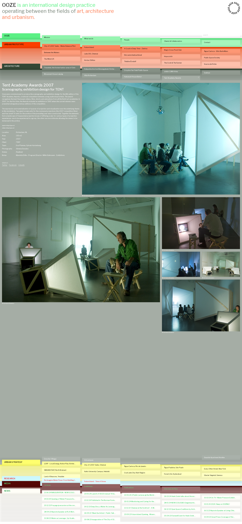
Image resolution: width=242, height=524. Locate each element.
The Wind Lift (49, 59)
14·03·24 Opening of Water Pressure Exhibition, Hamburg (61, 499)
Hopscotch (168, 56)
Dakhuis (207, 73)
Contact (207, 42)
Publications (129, 488)
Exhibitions (88, 486)
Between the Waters (51, 52)
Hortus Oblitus (89, 60)
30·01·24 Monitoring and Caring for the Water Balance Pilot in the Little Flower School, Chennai (141, 501)
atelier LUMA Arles (171, 71)
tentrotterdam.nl (8, 126)
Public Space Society (212, 58)
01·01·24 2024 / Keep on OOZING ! (217, 504)
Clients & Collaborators (173, 41)
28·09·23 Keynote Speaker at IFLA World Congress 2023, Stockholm (61, 512)
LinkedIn (21, 165)
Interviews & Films (171, 489)
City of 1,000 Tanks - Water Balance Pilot (59, 46)
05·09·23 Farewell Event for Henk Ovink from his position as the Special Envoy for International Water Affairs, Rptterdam (181, 516)
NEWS (7, 491)
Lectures (47, 485)
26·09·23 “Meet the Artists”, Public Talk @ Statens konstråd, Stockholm (101, 513)
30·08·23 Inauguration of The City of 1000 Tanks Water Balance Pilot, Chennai (101, 519)
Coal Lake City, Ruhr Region (134, 473)
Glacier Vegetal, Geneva (213, 475)
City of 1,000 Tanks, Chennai (95, 465)
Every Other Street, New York (215, 469)
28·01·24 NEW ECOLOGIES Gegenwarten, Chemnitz (181, 503)
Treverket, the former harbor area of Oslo (59, 68)
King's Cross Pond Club (173, 50)
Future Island (89, 47)
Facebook (13, 165)
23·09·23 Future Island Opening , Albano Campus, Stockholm (141, 514)
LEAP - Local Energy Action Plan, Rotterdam (61, 464)
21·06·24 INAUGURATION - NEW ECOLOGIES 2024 (61, 492)
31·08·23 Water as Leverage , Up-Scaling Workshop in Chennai (61, 518)
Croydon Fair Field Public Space (136, 70)
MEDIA (7, 483)
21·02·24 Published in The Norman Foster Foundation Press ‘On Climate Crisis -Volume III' (101, 500)
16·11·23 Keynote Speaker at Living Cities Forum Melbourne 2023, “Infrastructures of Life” (221, 511)
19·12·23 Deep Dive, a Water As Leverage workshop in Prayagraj (101, 507)
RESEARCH (9, 478)
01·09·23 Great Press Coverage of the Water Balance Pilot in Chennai (221, 517)
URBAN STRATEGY (13, 462)
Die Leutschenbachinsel (133, 55)
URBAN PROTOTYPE (14, 44)
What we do (88, 39)
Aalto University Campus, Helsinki (97, 471)
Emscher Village (50, 459)
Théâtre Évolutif (130, 61)
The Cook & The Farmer (173, 63)
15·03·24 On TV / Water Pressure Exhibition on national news (221, 498)
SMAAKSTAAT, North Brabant (55, 470)
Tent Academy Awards (172, 78)
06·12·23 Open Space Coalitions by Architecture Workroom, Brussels (181, 509)
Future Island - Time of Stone (95, 481)
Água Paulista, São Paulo (174, 468)
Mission (47, 37)
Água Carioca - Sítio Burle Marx (216, 51)
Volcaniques (88, 460)
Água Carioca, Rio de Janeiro (135, 466)
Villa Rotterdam (90, 75)
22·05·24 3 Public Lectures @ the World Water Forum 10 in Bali (141, 495)
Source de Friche (210, 64)
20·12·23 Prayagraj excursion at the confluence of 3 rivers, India (61, 505)
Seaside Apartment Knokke (214, 457)
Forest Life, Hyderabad (172, 474)
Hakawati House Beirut (133, 77)
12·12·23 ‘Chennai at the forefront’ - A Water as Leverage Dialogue (141, 508)
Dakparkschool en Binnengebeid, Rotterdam (101, 69)
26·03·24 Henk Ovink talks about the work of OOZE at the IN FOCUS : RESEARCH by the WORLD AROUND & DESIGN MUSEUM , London (181, 496)
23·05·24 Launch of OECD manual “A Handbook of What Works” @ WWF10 (101, 494)
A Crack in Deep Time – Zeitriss (135, 49)
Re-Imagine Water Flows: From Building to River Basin (61, 480)
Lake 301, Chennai (91, 54)
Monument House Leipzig (53, 74)
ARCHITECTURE (12, 66)
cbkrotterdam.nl (8, 128)
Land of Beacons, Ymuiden (54, 476)
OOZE (7, 36)
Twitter (4, 165)
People (126, 40)
